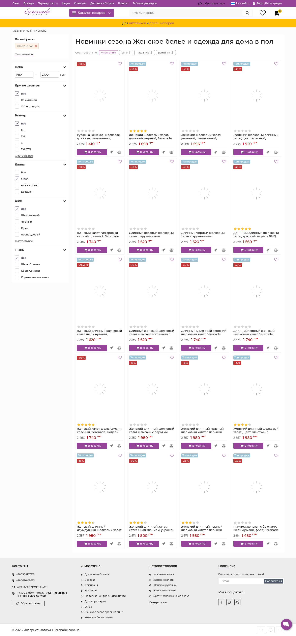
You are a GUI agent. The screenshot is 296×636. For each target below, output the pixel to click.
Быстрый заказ (111, 152)
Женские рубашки (165, 585)
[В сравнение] (119, 152)
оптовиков (137, 23)
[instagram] (229, 602)
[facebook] (221, 602)
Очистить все (24, 54)
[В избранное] (120, 64)
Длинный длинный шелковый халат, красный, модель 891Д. (256, 236)
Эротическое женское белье (171, 595)
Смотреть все (24, 155)
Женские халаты (163, 579)
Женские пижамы (164, 590)
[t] (237, 602)
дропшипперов (161, 23)
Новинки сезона (163, 574)
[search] (247, 13)
